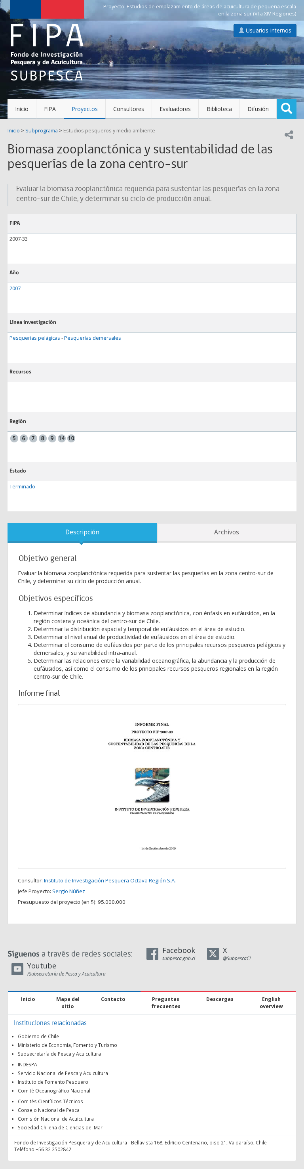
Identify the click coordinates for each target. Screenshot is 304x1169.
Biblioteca (219, 109)
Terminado (22, 486)
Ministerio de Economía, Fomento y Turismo (67, 1045)
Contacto (113, 999)
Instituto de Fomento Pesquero (53, 1082)
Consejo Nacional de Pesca (49, 1110)
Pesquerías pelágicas (35, 338)
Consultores (128, 109)
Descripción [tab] (82, 532)
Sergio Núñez (68, 891)
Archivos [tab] (226, 532)
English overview (271, 1003)
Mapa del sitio (68, 1003)
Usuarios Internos (267, 30)
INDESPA (27, 1064)
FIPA (50, 109)
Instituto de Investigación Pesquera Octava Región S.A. (110, 880)
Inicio (21, 109)
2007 (15, 288)
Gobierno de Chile (38, 1036)
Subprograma (41, 130)
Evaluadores (175, 109)
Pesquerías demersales (92, 338)
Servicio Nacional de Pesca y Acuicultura (63, 1073)
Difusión (258, 109)
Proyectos (85, 109)
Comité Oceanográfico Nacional (54, 1090)
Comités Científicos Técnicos (50, 1101)
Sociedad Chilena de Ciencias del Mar (60, 1127)
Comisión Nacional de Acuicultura (56, 1118)
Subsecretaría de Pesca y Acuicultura (59, 1053)
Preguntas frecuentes (165, 1003)
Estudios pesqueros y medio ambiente (109, 130)
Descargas (220, 999)
